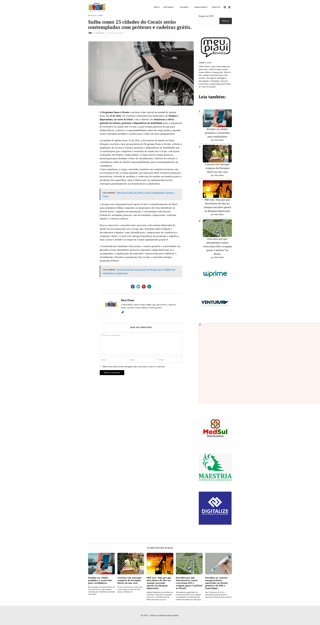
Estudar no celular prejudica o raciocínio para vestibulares (217, 132)
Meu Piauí (100, 33)
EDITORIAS (168, 7)
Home (100, 15)
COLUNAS (184, 7)
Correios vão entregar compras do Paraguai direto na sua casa (217, 168)
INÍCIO (157, 7)
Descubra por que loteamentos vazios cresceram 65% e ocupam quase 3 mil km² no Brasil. (217, 246)
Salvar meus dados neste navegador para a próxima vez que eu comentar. (134, 366)
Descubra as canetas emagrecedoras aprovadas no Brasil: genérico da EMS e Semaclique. (216, 583)
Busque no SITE (206, 16)
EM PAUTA (92, 15)
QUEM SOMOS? (201, 7)
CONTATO (216, 7)
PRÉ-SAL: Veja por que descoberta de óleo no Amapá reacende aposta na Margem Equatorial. (159, 583)
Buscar (225, 21)
